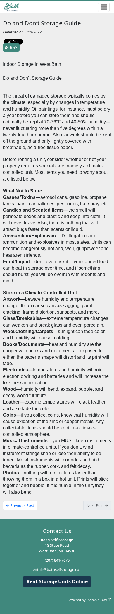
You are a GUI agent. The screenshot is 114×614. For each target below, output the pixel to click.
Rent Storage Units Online (57, 581)
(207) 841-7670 (57, 560)
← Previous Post (20, 505)
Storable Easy (97, 600)
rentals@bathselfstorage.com (57, 569)
